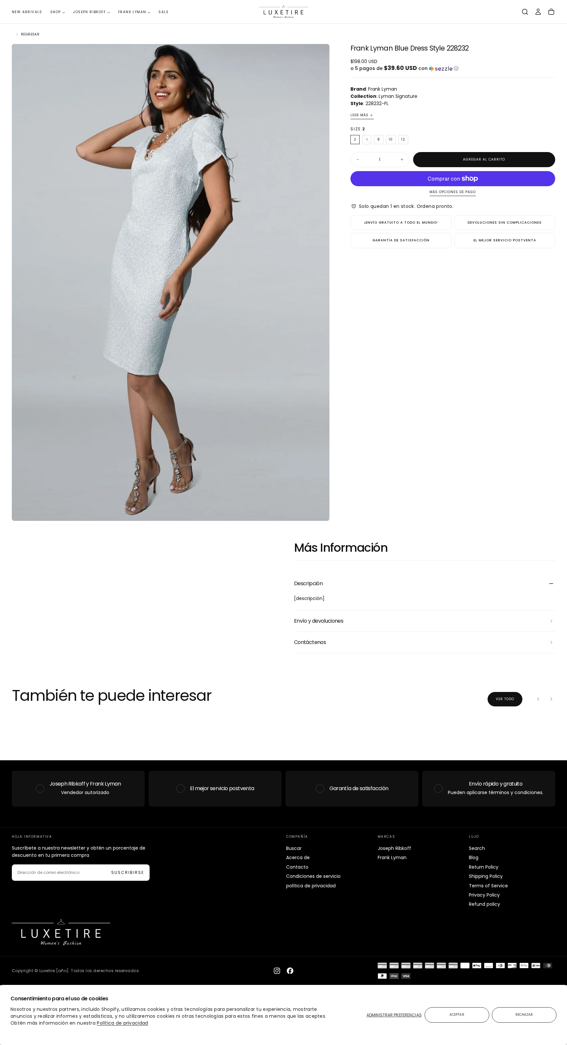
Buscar (294, 848)
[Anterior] (538, 699)
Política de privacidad (122, 1023)
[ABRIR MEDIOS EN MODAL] (319, 510)
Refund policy (484, 904)
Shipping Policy (486, 876)
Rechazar (524, 1014)
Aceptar (457, 1014)
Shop (55, 12)
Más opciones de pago (453, 192)
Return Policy (483, 867)
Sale (163, 12)
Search (477, 848)
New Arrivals (27, 12)
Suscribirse (127, 872)
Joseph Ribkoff (89, 12)
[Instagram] (277, 971)
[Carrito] (551, 12)
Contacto (297, 867)
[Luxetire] (61, 932)
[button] (525, 12)
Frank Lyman (132, 12)
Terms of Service (488, 885)
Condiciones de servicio (313, 876)
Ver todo (505, 699)
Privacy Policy (484, 895)
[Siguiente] (551, 699)
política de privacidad (311, 885)
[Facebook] (290, 971)
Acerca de (298, 857)
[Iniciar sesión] (538, 12)
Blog (473, 857)
